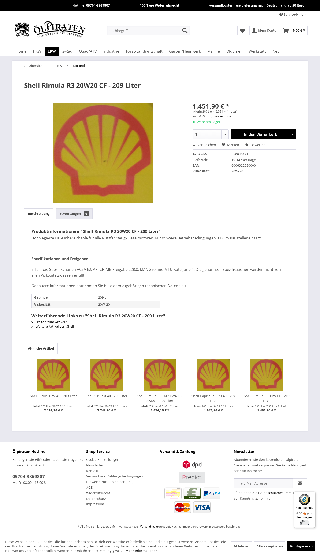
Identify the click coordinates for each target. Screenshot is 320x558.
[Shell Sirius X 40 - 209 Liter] (106, 375)
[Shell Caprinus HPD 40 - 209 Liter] (213, 375)
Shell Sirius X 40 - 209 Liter (106, 396)
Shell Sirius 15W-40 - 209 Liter (53, 396)
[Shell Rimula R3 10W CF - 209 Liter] (266, 375)
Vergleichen (206, 145)
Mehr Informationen (141, 550)
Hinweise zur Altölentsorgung (109, 482)
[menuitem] (148, 30)
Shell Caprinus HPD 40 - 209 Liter (213, 398)
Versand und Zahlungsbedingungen (114, 476)
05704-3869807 (28, 477)
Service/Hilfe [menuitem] (293, 14)
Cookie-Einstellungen (102, 459)
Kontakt (92, 471)
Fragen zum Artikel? (51, 322)
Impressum (95, 504)
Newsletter (94, 465)
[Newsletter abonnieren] (300, 483)
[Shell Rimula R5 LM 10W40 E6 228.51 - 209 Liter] (160, 375)
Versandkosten (150, 527)
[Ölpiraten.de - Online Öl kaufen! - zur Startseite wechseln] (50, 30)
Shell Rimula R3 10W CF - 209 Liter (267, 398)
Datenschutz (96, 498)
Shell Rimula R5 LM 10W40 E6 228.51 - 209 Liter (160, 398)
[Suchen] (185, 30)
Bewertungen (73, 213)
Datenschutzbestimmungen (280, 493)
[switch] (304, 522)
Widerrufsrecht (98, 493)
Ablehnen (241, 546)
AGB (89, 487)
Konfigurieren (301, 546)
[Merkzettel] (242, 30)
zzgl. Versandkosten (220, 116)
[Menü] (312, 494)
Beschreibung (39, 213)
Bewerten (258, 145)
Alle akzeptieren (270, 546)
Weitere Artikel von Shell (54, 326)
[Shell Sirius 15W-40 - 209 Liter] (53, 375)
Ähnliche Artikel (41, 348)
